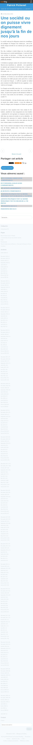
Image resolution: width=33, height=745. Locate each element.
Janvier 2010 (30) (5, 665)
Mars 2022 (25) (4, 349)
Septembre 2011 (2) (5, 621)
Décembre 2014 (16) (5, 543)
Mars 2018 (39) (4, 455)
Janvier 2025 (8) (4, 277)
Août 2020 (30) (4, 392)
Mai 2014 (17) (4, 558)
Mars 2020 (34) (4, 402)
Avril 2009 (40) (4, 685)
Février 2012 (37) (5, 609)
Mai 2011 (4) (4, 630)
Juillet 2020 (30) (4, 394)
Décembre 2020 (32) (5, 383)
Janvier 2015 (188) (5, 540)
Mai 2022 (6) (4, 344)
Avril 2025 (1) (4, 271)
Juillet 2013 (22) (4, 572)
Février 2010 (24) (5, 663)
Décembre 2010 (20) (5, 642)
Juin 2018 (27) (4, 449)
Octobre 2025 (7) (5, 260)
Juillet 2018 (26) (4, 447)
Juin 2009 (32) (4, 681)
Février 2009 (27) (5, 689)
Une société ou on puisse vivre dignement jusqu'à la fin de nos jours (16, 27)
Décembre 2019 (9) (5, 410)
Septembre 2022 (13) (5, 336)
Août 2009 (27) (4, 677)
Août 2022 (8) (4, 338)
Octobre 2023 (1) (5, 312)
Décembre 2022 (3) (5, 330)
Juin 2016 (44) (4, 503)
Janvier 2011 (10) (5, 638)
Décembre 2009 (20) (5, 669)
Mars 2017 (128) (4, 482)
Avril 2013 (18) (4, 578)
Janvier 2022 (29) (5, 353)
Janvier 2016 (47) (5, 513)
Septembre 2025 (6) (5, 262)
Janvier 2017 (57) (5, 486)
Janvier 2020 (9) (4, 406)
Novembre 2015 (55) (5, 519)
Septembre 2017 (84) (5, 470)
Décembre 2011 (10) (5, 615)
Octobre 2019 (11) (5, 414)
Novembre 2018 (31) (5, 439)
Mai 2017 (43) (4, 478)
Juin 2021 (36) (4, 369)
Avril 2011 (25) (4, 632)
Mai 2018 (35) (4, 451)
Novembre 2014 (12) (5, 545)
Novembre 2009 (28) (5, 671)
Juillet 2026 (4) (4, 252)
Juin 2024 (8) (4, 293)
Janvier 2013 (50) (5, 585)
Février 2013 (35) (5, 583)
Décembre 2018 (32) (5, 437)
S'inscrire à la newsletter (7, 168)
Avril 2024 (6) (4, 297)
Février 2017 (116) (5, 484)
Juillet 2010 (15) (4, 652)
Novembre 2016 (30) (5, 492)
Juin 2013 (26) (4, 574)
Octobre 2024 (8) (5, 285)
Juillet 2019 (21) (4, 420)
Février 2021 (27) (5, 377)
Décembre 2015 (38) (5, 517)
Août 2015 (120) (4, 525)
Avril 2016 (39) (4, 507)
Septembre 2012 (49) (5, 595)
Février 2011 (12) (5, 636)
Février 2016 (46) (5, 511)
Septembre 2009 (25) (5, 675)
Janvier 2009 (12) (5, 691)
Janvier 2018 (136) (5, 460)
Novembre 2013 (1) (5, 564)
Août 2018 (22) (4, 445)
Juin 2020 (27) (4, 396)
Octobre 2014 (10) (5, 548)
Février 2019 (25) (5, 431)
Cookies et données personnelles (10, 740)
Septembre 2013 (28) (5, 568)
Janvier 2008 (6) (4, 710)
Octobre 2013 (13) (5, 566)
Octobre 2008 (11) (5, 699)
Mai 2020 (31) (4, 398)
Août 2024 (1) (4, 289)
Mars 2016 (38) (4, 509)
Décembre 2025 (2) (5, 256)
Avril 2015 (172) (4, 533)
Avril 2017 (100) (4, 480)
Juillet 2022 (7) (4, 340)
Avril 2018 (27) (4, 453)
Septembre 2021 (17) (5, 363)
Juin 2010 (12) (4, 654)
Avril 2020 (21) (4, 400)
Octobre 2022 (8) (5, 334)
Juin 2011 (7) (4, 628)
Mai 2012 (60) (4, 603)
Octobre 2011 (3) (5, 619)
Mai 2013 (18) (4, 576)
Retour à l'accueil (16, 154)
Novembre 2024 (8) (5, 283)
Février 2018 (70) (5, 458)
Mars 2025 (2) (4, 273)
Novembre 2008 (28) (5, 697)
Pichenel (11, 736)
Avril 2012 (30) (4, 605)
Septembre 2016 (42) (5, 496)
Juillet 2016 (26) (4, 500)
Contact (2, 720)
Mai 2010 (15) (4, 656)
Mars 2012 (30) (4, 607)
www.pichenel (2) (5, 229)
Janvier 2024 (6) (4, 304)
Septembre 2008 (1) (5, 701)
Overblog (24, 733)
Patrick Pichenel (16, 5)
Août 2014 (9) (4, 552)
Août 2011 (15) (4, 623)
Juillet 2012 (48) (4, 599)
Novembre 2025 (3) (5, 258)
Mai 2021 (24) (4, 371)
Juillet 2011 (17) (4, 626)
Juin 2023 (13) (4, 320)
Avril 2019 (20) (4, 427)
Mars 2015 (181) (4, 536)
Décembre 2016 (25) (5, 490)
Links (2, 239)
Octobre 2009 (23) (5, 673)
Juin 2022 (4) (4, 342)
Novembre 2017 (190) (6, 465)
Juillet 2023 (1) (4, 318)
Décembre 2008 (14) (5, 695)
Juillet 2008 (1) (4, 706)
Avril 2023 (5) (4, 324)
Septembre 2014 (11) (5, 550)
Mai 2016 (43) (4, 505)
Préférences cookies (24, 740)
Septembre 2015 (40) (5, 523)
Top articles (27, 736)
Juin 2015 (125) (4, 529)
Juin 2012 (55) (4, 601)
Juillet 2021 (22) (4, 367)
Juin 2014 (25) (4, 556)
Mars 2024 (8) (4, 299)
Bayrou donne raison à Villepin (8, 235)
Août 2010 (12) (4, 650)
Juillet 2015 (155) (5, 527)
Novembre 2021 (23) (5, 359)
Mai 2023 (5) (4, 322)
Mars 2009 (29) (4, 687)
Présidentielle (4, 242)
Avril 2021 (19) (4, 373)
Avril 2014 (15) (4, 560)
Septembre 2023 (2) (5, 314)
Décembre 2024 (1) (5, 281)
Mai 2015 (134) (4, 531)
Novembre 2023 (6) (5, 309)
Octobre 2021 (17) (5, 361)
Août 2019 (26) (4, 418)
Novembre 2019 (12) (5, 412)
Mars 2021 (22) (4, 375)
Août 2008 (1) (4, 704)
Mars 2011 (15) (4, 634)
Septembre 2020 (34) (5, 390)
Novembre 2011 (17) (5, 617)
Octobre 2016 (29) (5, 494)
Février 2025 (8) (4, 275)
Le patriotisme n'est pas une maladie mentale (11, 237)
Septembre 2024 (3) (5, 287)
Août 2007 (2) (4, 714)
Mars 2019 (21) (4, 429)
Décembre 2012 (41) (5, 588)
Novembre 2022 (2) (5, 332)
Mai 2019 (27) (4, 425)
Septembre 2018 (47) (5, 443)
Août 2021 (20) (4, 365)
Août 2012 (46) (4, 597)
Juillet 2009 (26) (4, 679)
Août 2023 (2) (4, 316)
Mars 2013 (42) (4, 581)
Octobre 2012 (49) (5, 593)
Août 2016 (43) (4, 498)
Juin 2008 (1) (4, 708)
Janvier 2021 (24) (5, 380)
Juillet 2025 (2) (4, 266)
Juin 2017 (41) (4, 476)
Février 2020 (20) (5, 404)
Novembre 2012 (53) (5, 591)
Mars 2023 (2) (4, 326)
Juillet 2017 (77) (4, 474)
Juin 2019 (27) (4, 422)
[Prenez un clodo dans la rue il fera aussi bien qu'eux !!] (2, 151)
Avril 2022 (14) (4, 347)
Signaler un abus (16, 738)
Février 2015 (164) (5, 538)
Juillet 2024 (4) (4, 291)
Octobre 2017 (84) (5, 467)
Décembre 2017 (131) (6, 463)
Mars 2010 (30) (4, 661)
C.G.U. (23, 738)
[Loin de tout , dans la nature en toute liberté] (30, 151)
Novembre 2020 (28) (5, 385)
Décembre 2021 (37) (5, 357)
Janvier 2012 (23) (5, 611)
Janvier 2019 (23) (5, 433)
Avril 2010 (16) (4, 659)
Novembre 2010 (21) (5, 644)
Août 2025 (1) (4, 264)
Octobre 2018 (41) (5, 441)
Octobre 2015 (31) (5, 521)
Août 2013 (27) (4, 570)
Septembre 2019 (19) (5, 416)
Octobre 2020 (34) (5, 387)
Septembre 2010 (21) (5, 648)
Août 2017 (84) (4, 472)
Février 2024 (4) (4, 302)
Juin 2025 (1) (4, 269)
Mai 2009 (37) (4, 683)
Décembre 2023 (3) (5, 307)
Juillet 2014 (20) (4, 554)
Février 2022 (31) (5, 351)
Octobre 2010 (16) (5, 646)
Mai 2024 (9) (4, 295)
